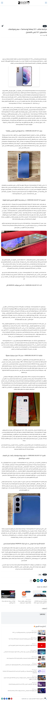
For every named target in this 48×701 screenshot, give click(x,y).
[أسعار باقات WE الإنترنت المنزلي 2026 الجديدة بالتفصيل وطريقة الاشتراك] (42, 684)
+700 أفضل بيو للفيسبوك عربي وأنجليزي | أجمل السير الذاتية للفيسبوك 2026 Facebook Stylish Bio (20, 671)
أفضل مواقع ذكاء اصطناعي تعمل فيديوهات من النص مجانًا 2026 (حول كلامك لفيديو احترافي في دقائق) (20, 678)
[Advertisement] (24, 16)
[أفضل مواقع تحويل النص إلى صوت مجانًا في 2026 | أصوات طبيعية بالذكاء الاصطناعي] (42, 651)
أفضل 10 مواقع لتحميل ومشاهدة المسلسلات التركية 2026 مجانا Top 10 (23, 639)
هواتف (45, 26)
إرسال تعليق (42, 614)
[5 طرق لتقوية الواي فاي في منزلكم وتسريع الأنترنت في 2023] (42, 632)
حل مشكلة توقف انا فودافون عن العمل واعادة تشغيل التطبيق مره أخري (22, 645)
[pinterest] (11, 699)
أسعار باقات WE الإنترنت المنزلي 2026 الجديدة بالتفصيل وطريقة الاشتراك (23, 684)
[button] (41, 580)
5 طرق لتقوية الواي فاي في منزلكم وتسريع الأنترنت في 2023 (24, 632)
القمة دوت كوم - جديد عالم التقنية (28, 699)
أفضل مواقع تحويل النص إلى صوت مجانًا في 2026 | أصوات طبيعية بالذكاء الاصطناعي (20, 652)
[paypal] (4, 699)
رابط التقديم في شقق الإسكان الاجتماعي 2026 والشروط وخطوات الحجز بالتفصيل (21, 665)
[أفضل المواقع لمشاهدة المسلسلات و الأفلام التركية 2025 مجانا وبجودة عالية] (42, 658)
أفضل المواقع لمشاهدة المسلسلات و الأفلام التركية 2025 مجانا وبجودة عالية (22, 658)
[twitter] (9, 699)
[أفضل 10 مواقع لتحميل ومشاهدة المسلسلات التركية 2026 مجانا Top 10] (42, 638)
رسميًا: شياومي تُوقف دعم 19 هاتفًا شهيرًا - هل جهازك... (24, 602)
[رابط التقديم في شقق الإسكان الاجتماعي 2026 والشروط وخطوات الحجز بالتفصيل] (42, 664)
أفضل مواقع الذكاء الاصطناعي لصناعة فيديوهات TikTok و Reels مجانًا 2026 (22, 690)
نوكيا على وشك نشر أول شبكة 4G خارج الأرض (8, 602)
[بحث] (2, 3)
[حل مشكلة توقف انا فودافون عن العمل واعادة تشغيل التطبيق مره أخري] (42, 645)
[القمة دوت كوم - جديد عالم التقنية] (24, 3)
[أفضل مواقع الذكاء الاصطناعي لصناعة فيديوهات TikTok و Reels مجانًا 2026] (42, 690)
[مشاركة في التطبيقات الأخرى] (31, 580)
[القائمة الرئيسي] (46, 3)
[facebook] (7, 699)
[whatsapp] (2, 699)
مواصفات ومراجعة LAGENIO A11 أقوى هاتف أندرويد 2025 (40, 602)
